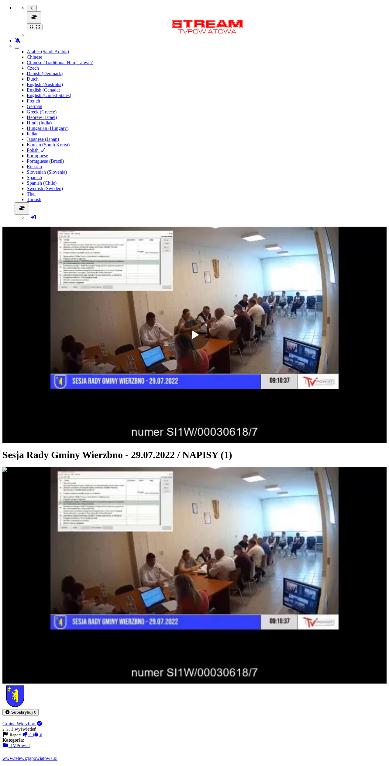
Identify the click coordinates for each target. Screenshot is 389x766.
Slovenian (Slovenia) (47, 172)
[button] (20, 712)
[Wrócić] (32, 8)
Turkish (34, 199)
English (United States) (49, 95)
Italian (33, 133)
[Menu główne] (34, 17)
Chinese (34, 57)
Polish (33, 150)
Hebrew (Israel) (42, 117)
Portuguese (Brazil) (45, 161)
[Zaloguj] (33, 217)
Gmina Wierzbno (19, 723)
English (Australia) (45, 84)
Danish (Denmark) (45, 73)
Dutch (33, 79)
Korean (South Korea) (48, 144)
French (33, 100)
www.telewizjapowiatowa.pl (29, 758)
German (34, 106)
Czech (33, 68)
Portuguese (37, 155)
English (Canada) (43, 89)
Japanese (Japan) (43, 139)
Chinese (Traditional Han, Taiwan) (60, 62)
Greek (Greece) (42, 111)
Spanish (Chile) (42, 183)
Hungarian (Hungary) (47, 128)
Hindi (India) (39, 122)
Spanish (34, 177)
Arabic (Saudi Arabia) (48, 51)
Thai (31, 194)
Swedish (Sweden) (45, 188)
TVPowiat (19, 745)
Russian (34, 166)
